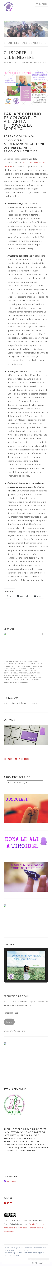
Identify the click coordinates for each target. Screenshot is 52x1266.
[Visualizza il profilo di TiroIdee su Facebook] (5, 1203)
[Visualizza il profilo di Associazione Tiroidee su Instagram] (11, 1203)
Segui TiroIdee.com (16, 996)
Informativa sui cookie (12, 1255)
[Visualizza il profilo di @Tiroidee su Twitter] (8, 1203)
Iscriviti (9, 1022)
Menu (43, 4)
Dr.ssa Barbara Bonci (34, 62)
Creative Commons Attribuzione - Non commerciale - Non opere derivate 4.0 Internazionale (25, 1228)
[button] (19, 971)
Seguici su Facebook (17, 759)
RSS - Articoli (11, 1182)
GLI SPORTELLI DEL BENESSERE (19, 55)
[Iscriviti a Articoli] (5, 1182)
